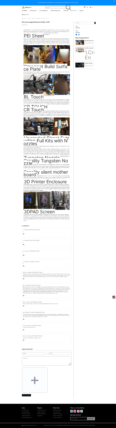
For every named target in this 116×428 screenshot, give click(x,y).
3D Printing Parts (26, 415)
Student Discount (41, 410)
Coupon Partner (41, 412)
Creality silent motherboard (46, 173)
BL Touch (34, 96)
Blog (29, 18)
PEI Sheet (34, 35)
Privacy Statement (58, 415)
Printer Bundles (26, 412)
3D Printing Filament (27, 417)
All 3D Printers (25, 410)
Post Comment (26, 395)
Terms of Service (57, 417)
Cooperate (40, 415)
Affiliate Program (41, 413)
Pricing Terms (56, 412)
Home (25, 18)
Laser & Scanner (26, 413)
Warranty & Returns (58, 413)
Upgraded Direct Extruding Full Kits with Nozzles (46, 140)
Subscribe (90, 418)
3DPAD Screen (39, 211)
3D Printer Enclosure (45, 181)
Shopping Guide (57, 410)
